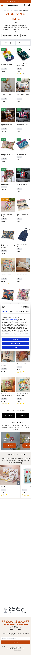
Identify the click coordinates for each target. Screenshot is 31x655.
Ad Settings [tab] (20, 311)
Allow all (15, 339)
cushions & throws (23, 10)
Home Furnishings (14, 10)
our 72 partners (12, 319)
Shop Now (9, 445)
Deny (15, 347)
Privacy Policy (17, 650)
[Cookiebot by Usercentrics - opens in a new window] (22, 307)
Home (4, 10)
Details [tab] (12, 311)
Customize (14, 343)
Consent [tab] (4, 311)
